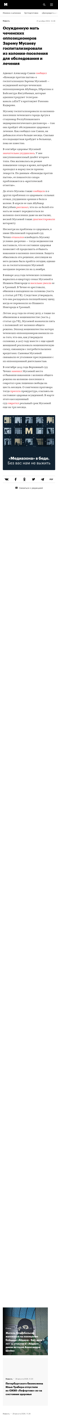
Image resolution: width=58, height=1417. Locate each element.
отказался (17, 237)
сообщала (39, 191)
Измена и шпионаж (12, 12)
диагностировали (44, 219)
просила (15, 391)
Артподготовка (31, 12)
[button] (51, 4)
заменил (16, 371)
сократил (13, 403)
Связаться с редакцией (31, 487)
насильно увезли (40, 283)
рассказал (22, 207)
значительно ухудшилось (19, 153)
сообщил (41, 73)
